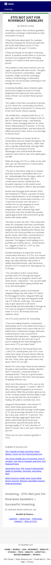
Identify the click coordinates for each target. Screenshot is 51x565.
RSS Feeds (8, 559)
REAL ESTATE (30, 521)
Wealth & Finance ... (25, 514)
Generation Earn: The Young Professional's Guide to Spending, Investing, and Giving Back (24, 471)
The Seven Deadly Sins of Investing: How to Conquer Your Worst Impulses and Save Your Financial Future (25, 461)
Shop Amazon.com (24, 559)
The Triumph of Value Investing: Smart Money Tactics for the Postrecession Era (23, 452)
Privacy (30, 561)
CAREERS (13, 518)
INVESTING (24, 518)
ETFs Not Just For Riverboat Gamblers (25, 19)
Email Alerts (39, 559)
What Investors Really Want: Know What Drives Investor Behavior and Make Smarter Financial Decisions (25, 481)
